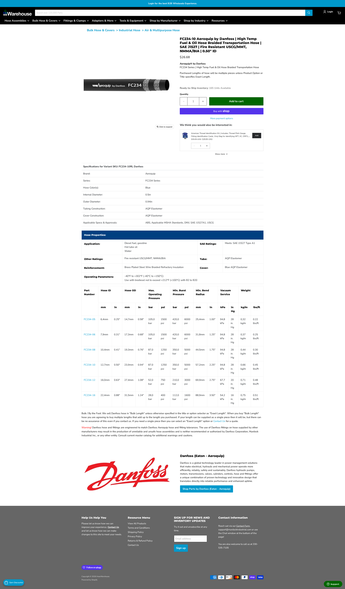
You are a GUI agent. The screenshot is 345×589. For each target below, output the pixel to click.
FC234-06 (89, 334)
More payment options (221, 118)
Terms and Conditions (139, 527)
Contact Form (243, 525)
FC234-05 (89, 319)
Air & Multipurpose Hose (162, 30)
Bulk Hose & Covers (101, 30)
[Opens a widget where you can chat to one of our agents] (333, 584)
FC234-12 (89, 380)
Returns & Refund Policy (140, 540)
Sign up (181, 548)
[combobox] (170, 13)
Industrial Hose (129, 30)
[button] (328, 11)
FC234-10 (89, 364)
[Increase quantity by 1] (203, 101)
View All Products (137, 523)
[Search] (309, 13)
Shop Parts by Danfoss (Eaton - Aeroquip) (206, 488)
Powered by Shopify (89, 580)
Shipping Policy (136, 532)
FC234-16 (89, 395)
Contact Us (219, 421)
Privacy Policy (135, 536)
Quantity (184, 94)
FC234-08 (89, 349)
